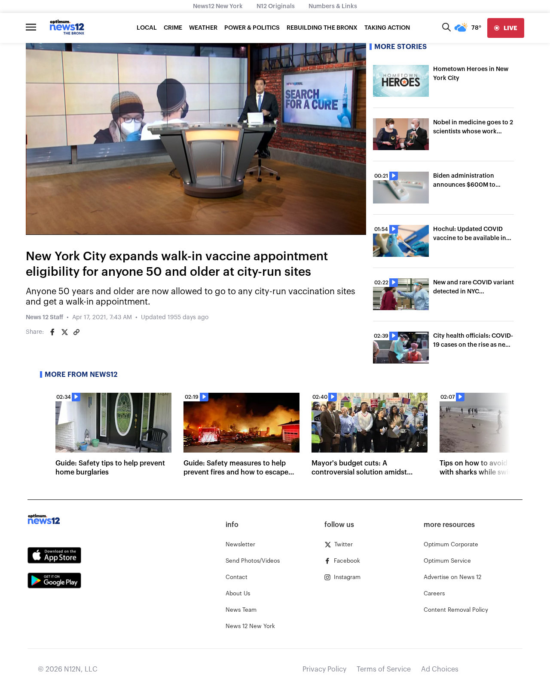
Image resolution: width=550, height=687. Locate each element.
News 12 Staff (44, 317)
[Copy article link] (76, 332)
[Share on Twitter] (64, 332)
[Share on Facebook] (52, 332)
